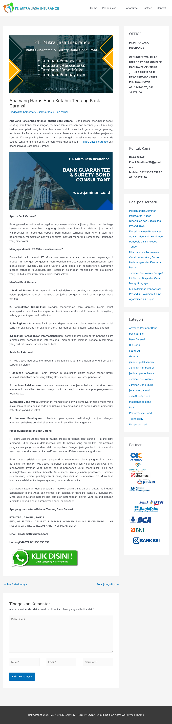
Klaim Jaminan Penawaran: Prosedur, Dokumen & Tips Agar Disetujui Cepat (145, 294)
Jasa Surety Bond (139, 396)
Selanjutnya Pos (108, 584)
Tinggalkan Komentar (22, 111)
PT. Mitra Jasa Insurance (93, 141)
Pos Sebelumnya (15, 584)
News (132, 407)
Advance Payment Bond (143, 328)
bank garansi (136, 333)
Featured (134, 350)
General (134, 356)
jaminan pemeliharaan (142, 373)
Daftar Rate (131, 8)
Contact (161, 8)
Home (93, 8)
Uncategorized (138, 424)
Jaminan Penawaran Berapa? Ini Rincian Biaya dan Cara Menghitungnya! (146, 278)
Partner (147, 8)
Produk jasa (109, 8)
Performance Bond (140, 413)
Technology (136, 418)
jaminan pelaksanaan (141, 362)
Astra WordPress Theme (129, 714)
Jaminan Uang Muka (141, 384)
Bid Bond (134, 345)
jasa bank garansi (139, 390)
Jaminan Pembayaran (142, 367)
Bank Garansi (44, 111)
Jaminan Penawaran (141, 379)
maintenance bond (140, 401)
